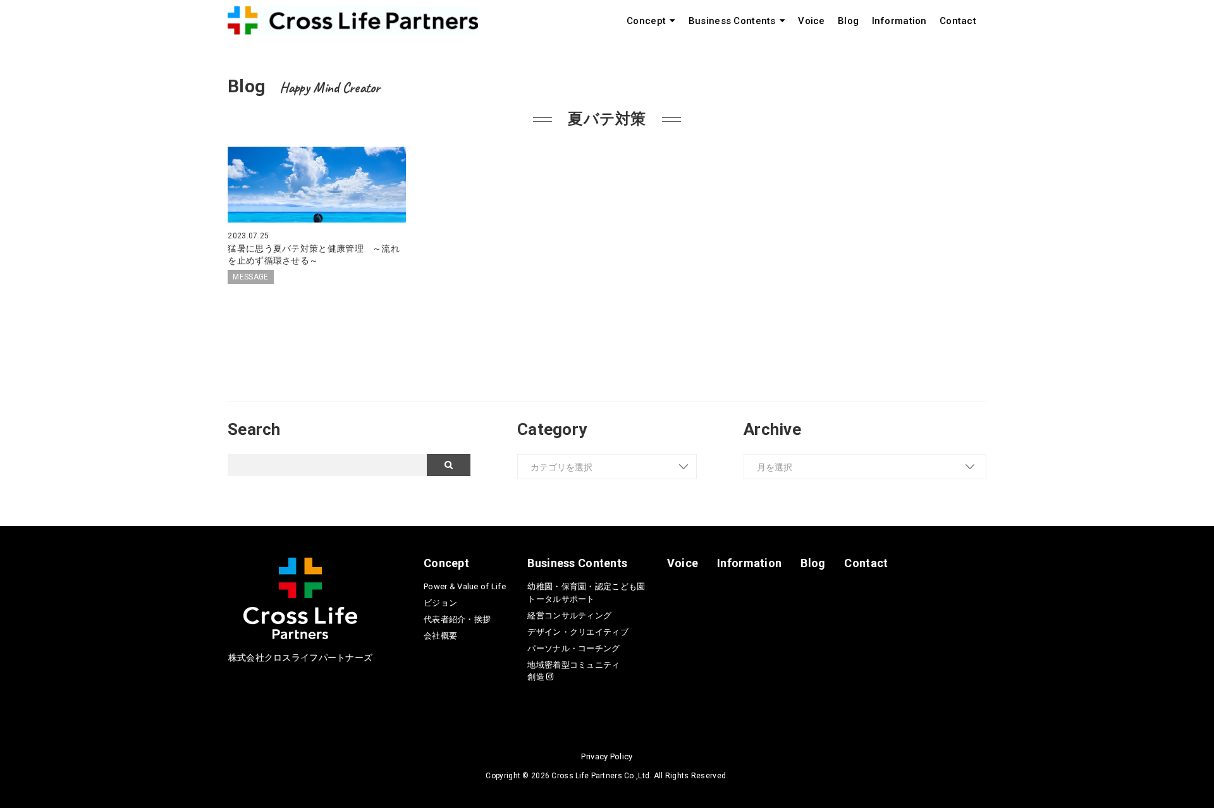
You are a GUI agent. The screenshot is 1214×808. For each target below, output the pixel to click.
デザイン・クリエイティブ (577, 632)
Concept (646, 21)
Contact (958, 21)
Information (899, 21)
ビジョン (440, 603)
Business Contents (732, 21)
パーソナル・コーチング (573, 648)
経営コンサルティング (569, 615)
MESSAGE (250, 276)
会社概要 (440, 635)
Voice (811, 21)
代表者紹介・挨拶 (457, 619)
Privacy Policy (606, 756)
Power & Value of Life (465, 586)
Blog (848, 21)
